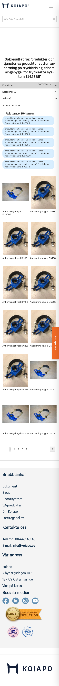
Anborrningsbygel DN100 (43, 258)
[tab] (29, 85)
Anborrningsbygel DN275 (15, 389)
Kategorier (9, 91)
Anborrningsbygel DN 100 (15, 433)
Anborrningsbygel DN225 (15, 345)
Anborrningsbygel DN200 (43, 302)
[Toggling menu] (51, 6)
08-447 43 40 (25, 539)
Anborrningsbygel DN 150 (43, 433)
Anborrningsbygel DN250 (43, 345)
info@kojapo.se (24, 545)
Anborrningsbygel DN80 (14, 258)
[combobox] (29, 19)
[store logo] (15, 6)
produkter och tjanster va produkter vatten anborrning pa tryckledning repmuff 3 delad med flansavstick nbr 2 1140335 (27, 142)
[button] (45, 84)
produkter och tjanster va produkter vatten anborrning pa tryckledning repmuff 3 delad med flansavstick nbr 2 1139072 (27, 164)
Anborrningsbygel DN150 (15, 302)
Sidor (6, 98)
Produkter (7, 85)
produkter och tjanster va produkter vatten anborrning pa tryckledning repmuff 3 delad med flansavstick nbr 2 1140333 (27, 131)
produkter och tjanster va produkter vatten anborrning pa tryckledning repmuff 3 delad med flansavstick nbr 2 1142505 (27, 120)
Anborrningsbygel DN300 (43, 211)
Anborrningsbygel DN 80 (43, 389)
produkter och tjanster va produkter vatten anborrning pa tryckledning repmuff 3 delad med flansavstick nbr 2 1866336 (27, 153)
